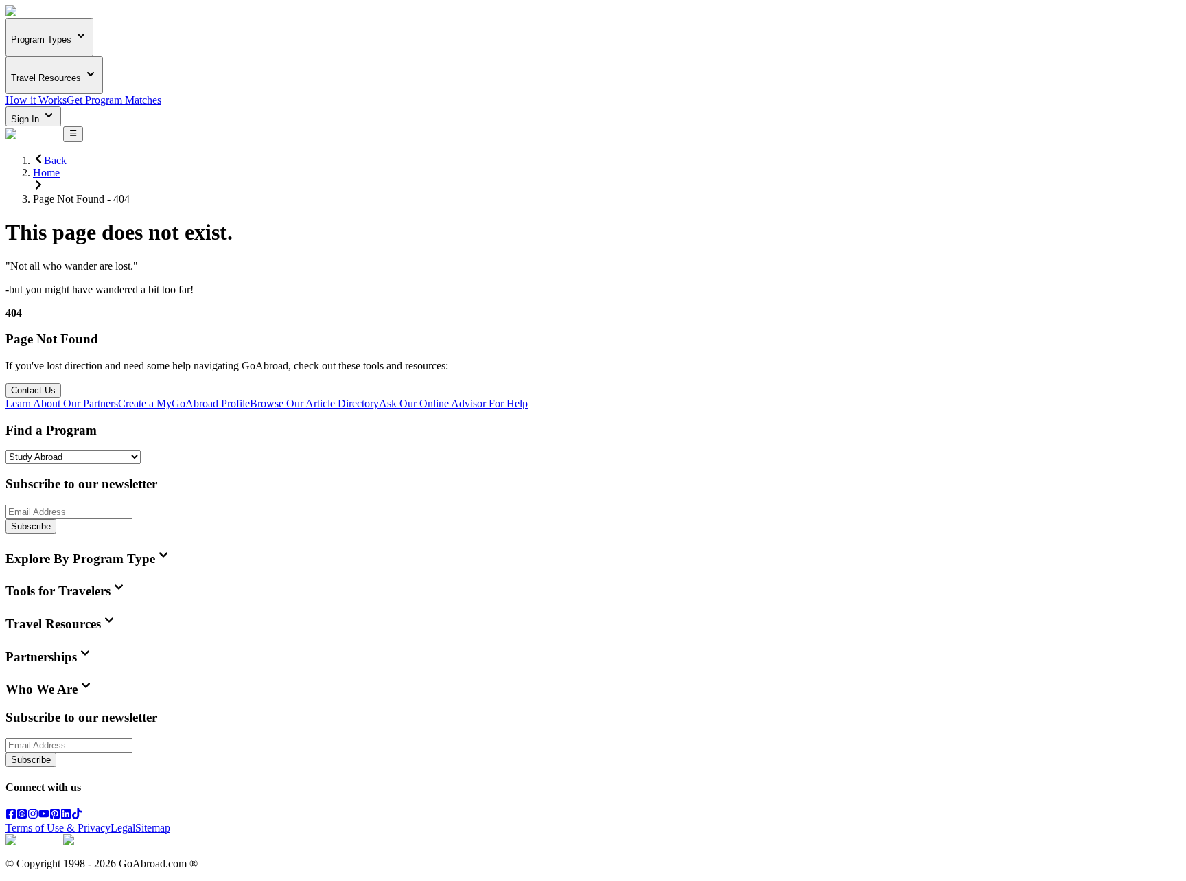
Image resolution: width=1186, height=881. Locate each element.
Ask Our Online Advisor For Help (453, 403)
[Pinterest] (54, 815)
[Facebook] (10, 815)
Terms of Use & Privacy (58, 828)
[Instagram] (32, 815)
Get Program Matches (114, 100)
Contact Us (33, 390)
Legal (123, 828)
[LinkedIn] (65, 815)
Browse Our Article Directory (314, 403)
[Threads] (21, 815)
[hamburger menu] (73, 133)
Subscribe (31, 526)
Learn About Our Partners (61, 403)
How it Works (36, 100)
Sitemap (152, 828)
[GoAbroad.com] (34, 11)
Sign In (26, 119)
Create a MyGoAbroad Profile (184, 403)
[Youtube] (43, 815)
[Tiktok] (76, 815)
